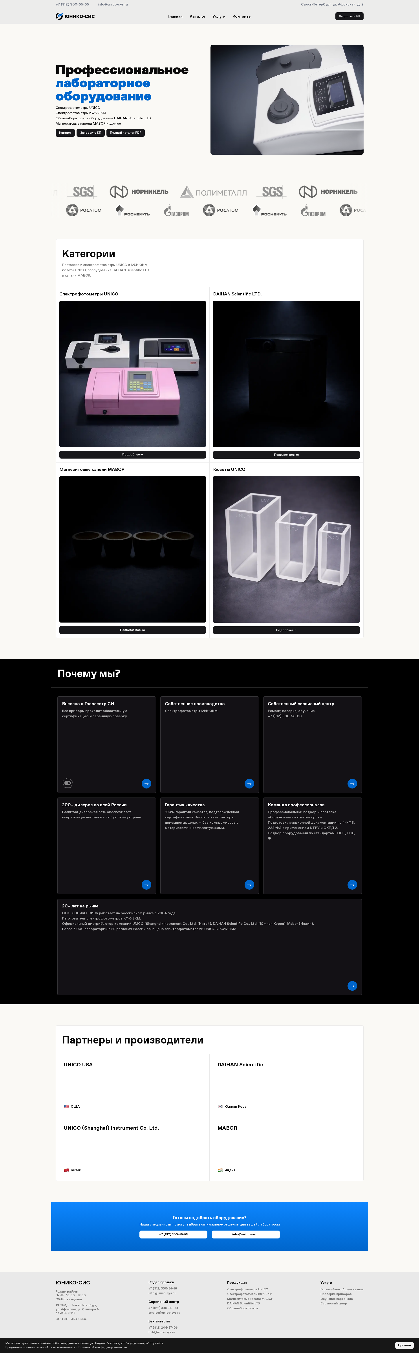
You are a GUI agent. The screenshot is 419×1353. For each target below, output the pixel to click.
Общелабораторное (242, 1308)
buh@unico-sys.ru (161, 1332)
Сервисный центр (333, 1303)
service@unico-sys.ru (164, 1313)
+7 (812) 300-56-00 (163, 1308)
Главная (175, 16)
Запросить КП (349, 16)
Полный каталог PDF (125, 133)
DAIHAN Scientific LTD (243, 1303)
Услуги (218, 16)
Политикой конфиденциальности (102, 1347)
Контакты (241, 16)
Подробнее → (132, 454)
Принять (404, 1345)
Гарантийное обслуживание (342, 1289)
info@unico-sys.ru (113, 4)
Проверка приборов (336, 1294)
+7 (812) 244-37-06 (163, 1327)
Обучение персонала (336, 1299)
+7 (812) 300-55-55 (72, 4)
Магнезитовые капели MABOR (250, 1299)
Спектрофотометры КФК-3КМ (249, 1294)
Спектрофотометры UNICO (247, 1289)
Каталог (197, 16)
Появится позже (286, 455)
